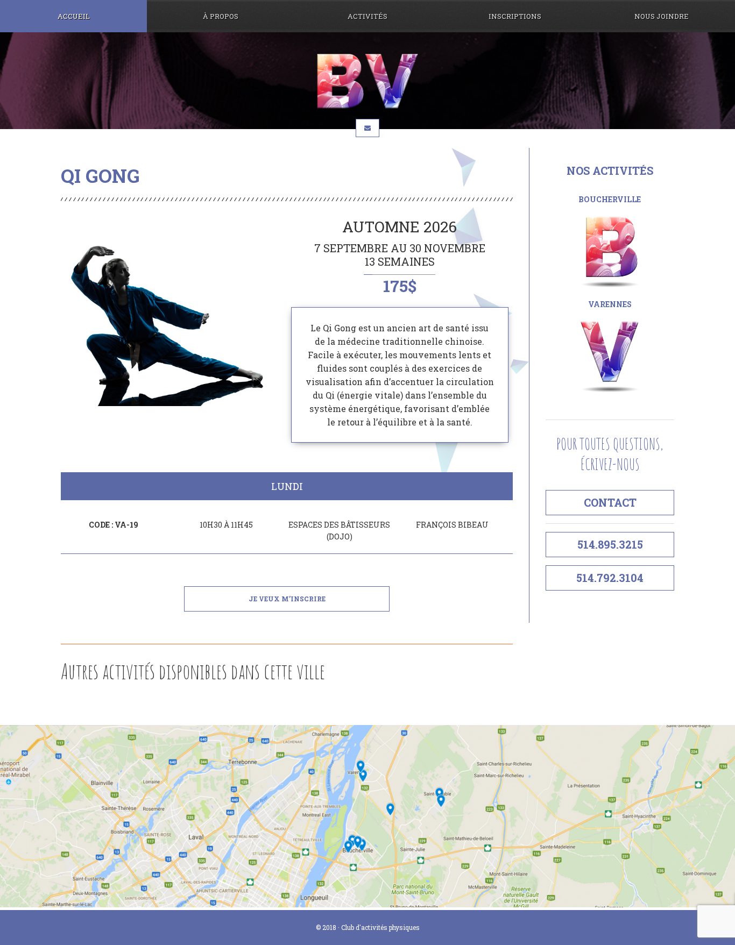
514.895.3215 (610, 544)
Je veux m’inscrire (287, 598)
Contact (610, 502)
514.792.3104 (610, 578)
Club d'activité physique (367, 81)
